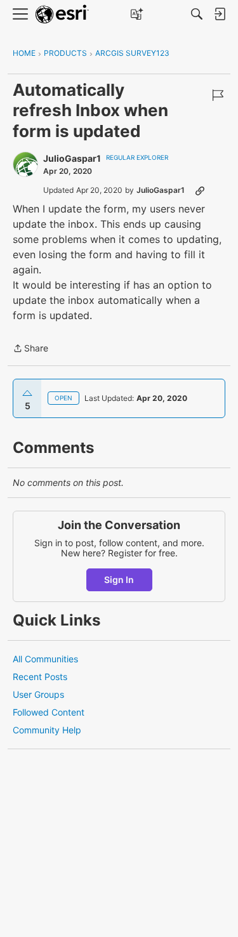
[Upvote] (27, 393)
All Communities (45, 658)
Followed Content (48, 712)
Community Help (47, 729)
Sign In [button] (119, 579)
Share (30, 349)
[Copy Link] (200, 190)
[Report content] (217, 95)
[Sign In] (219, 14)
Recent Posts (40, 676)
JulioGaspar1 (72, 158)
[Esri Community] (62, 14)
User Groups (38, 694)
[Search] (196, 14)
